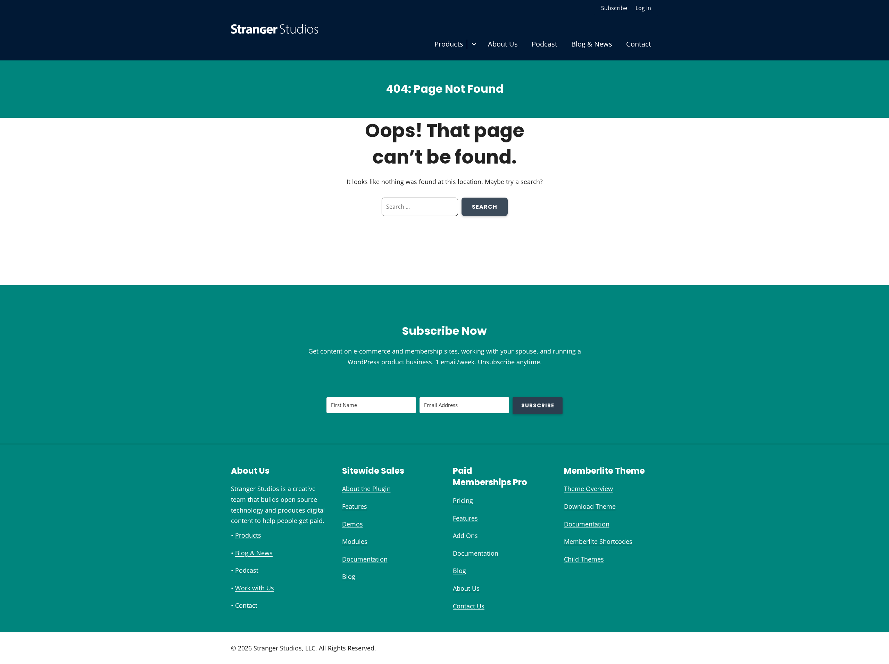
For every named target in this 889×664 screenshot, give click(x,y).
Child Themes (584, 559)
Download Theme (590, 506)
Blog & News (591, 44)
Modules (354, 541)
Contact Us (468, 606)
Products (448, 44)
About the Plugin (366, 488)
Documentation (365, 559)
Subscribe (614, 8)
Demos (352, 524)
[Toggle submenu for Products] (474, 44)
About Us (503, 44)
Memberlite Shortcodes (598, 541)
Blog (348, 576)
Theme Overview (588, 488)
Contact (638, 44)
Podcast (544, 44)
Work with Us (254, 588)
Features (354, 506)
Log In (643, 8)
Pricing (463, 500)
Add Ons (465, 535)
